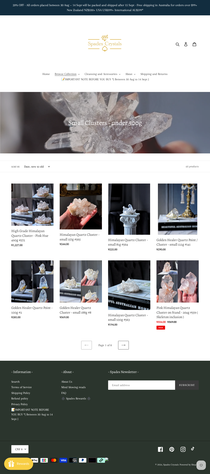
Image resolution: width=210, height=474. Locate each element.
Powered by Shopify (189, 464)
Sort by (15, 167)
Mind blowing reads (73, 387)
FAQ (63, 393)
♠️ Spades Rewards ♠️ (76, 398)
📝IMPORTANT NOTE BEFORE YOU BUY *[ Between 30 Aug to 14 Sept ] (32, 414)
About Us (66, 381)
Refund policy (19, 398)
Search (15, 381)
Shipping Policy (20, 393)
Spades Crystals (171, 464)
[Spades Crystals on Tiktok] (194, 449)
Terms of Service (21, 387)
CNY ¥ (19, 449)
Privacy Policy (19, 404)
